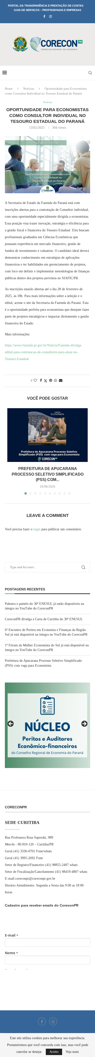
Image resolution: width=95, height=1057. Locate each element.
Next (84, 724)
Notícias (28, 88)
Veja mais (72, 1052)
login (36, 529)
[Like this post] (35, 381)
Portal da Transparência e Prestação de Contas (45, 5)
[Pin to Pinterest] (50, 381)
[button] (11, 451)
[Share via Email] (60, 381)
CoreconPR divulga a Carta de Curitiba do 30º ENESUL (44, 619)
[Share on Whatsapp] (55, 381)
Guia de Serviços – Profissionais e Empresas (47, 10)
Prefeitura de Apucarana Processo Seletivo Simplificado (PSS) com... (48, 474)
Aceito (53, 1052)
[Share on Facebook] (41, 381)
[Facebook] (44, 17)
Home (9, 88)
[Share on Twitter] (45, 381)
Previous (11, 724)
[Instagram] (50, 17)
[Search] (90, 73)
